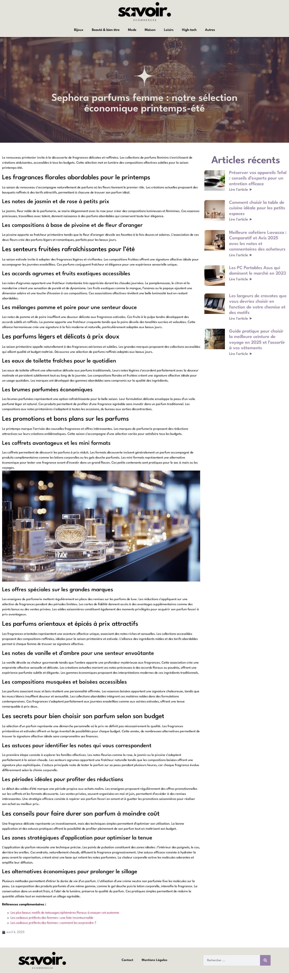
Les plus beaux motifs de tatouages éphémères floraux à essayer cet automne (65, 912)
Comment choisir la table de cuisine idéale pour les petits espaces (257, 208)
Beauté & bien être (106, 30)
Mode (132, 30)
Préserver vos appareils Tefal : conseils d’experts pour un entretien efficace (258, 178)
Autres (210, 30)
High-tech (189, 30)
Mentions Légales (154, 960)
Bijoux (78, 30)
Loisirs (168, 30)
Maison (150, 30)
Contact (127, 960)
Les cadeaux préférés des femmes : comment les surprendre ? (53, 923)
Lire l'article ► (241, 190)
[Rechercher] (265, 960)
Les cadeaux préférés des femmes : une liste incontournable (52, 918)
